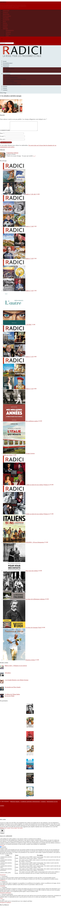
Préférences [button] (2, 880)
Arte (4, 21)
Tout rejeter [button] (20, 828)
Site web (2, 139)
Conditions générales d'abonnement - (31, 801)
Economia (6, 19)
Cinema (8, 32)
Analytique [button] (2, 885)
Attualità (6, 18)
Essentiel (4, 847)
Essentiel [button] (2, 845)
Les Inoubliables (10, 81)
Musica (8, 34)
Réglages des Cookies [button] (5, 828)
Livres (7, 70)
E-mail (2, 136)
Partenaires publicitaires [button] (5, 892)
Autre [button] (1, 898)
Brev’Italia (6, 14)
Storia (5, 23)
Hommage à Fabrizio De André (13, 84)
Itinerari (5, 12)
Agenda (5, 28)
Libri (7, 36)
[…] (34, 156)
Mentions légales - (15, 801)
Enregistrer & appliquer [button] (5, 902)
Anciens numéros (10, 68)
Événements (10, 30)
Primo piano (7, 16)
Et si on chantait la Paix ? (12, 77)
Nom (2, 133)
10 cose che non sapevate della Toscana (9, 7)
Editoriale (6, 10)
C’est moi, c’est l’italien (11, 82)
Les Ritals (8, 75)
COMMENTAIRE (5, 130)
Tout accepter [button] (14, 828)
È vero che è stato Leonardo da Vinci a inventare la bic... (13, 5)
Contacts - (43, 801)
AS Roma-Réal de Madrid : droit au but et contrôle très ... (13, 6)
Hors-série (8, 72)
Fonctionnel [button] (3, 874)
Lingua (5, 27)
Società (5, 25)
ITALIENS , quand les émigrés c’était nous (16, 79)
